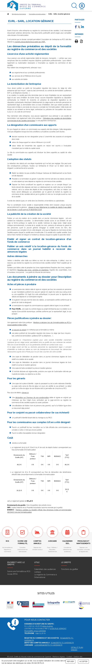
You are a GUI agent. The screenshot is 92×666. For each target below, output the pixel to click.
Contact (69, 657)
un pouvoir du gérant (19, 330)
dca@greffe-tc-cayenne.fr (62, 643)
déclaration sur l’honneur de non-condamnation (32, 397)
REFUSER (70, 661)
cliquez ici (25, 392)
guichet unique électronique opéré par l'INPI (29, 42)
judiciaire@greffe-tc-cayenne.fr (48, 645)
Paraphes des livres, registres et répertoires (33, 270)
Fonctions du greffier (69, 569)
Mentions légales (59, 657)
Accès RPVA (12, 574)
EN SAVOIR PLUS (38, 663)
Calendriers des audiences (45, 569)
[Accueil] (8, 14)
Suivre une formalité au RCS (18, 571)
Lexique (37, 572)
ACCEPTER (83, 661)
